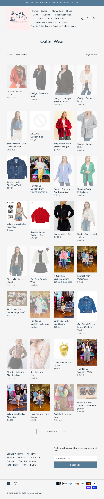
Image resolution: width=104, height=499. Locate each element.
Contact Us (34, 457)
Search (21, 457)
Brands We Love (15, 453)
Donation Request (28, 461)
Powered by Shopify (35, 493)
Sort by (10, 55)
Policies (10, 457)
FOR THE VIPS (29, 464)
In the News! (13, 464)
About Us (31, 453)
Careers (11, 461)
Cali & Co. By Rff (20, 493)
